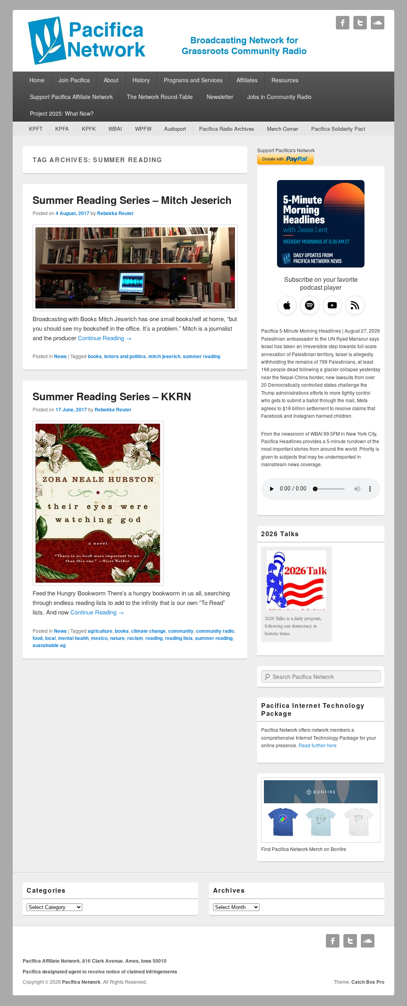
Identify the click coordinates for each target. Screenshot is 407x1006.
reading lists (179, 638)
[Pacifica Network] (167, 63)
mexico (99, 638)
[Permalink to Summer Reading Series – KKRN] (98, 583)
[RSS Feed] (354, 305)
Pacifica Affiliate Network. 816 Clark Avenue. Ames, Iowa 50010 (95, 960)
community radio (215, 630)
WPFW (143, 128)
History (141, 80)
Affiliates (247, 80)
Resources (284, 80)
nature (117, 638)
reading (154, 638)
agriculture (100, 630)
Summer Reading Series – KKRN (112, 396)
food (38, 638)
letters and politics (125, 356)
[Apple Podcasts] (287, 305)
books (95, 356)
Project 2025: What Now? (62, 113)
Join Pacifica (74, 80)
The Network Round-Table (160, 97)
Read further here (317, 745)
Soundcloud (377, 22)
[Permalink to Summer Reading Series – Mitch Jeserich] (135, 308)
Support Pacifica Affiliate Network (71, 97)
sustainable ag (49, 645)
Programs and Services (193, 80)
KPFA (62, 128)
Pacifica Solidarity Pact (338, 128)
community (181, 630)
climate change (148, 630)
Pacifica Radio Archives (226, 128)
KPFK (89, 128)
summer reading (201, 356)
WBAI (115, 128)
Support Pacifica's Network (286, 150)
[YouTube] (332, 305)
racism (135, 638)
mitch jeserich (164, 356)
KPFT (36, 128)
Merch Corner (282, 128)
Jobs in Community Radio (279, 97)
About (111, 80)
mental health (73, 638)
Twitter (360, 22)
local (50, 638)
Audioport (175, 128)
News (60, 356)
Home (37, 80)
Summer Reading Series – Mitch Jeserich (132, 199)
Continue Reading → (105, 337)
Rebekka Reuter (115, 213)
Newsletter (220, 97)
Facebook (342, 22)
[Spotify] (309, 305)
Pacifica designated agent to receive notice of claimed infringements (100, 971)
